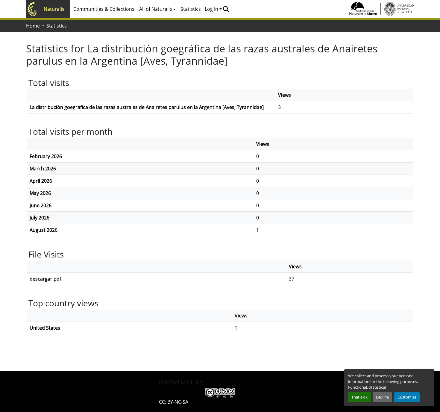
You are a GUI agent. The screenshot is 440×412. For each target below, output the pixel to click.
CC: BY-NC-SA (173, 402)
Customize (406, 397)
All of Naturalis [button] (155, 9)
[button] (226, 9)
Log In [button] (212, 9)
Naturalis (54, 9)
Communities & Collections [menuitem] (103, 9)
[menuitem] (157, 9)
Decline (382, 397)
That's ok (359, 397)
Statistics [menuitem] (190, 9)
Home (33, 25)
